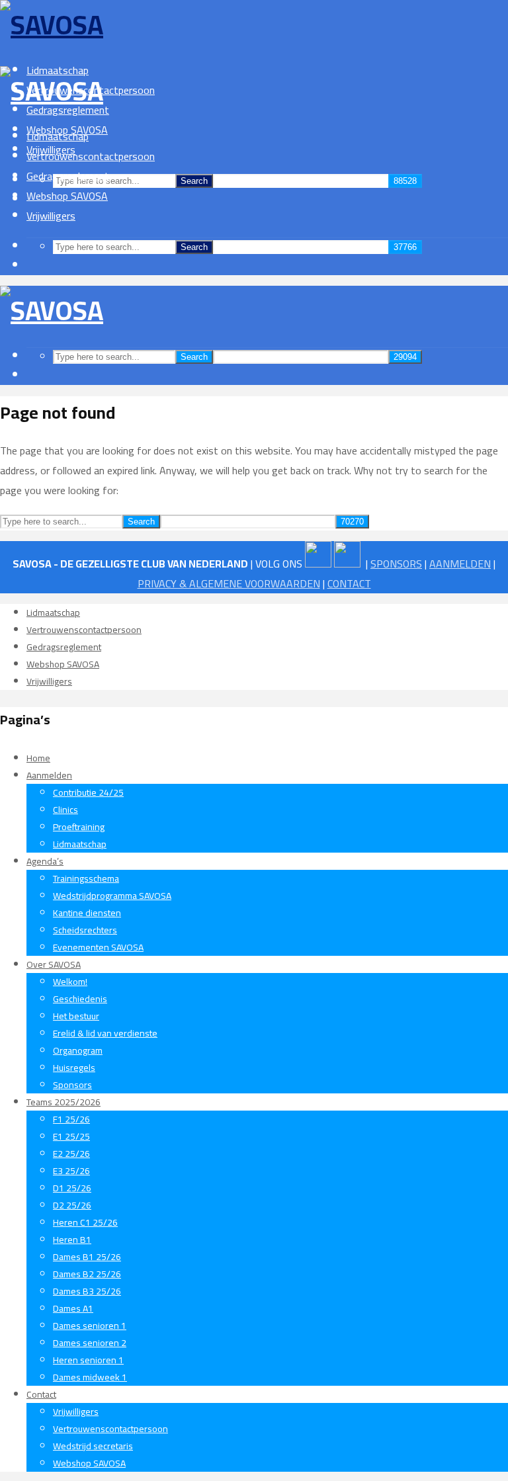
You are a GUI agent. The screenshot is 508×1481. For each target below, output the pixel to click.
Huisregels (74, 1067)
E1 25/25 (71, 1136)
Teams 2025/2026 (63, 1102)
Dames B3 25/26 (87, 1291)
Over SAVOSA (53, 964)
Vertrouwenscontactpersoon (90, 156)
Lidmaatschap (57, 136)
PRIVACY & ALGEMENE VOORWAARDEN (229, 583)
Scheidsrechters (85, 930)
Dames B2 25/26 (87, 1274)
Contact (41, 1394)
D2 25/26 (72, 1205)
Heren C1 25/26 (85, 1222)
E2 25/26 (71, 1153)
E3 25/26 (71, 1170)
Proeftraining (79, 826)
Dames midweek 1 (90, 1377)
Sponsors (72, 1084)
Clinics (65, 809)
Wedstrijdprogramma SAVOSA (112, 895)
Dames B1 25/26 (87, 1256)
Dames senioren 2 (89, 1342)
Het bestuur (76, 1016)
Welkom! (70, 981)
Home (38, 758)
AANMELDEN (460, 563)
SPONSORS (396, 563)
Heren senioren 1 (88, 1360)
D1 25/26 (72, 1188)
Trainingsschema (86, 878)
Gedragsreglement (67, 176)
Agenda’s (45, 861)
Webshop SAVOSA (67, 196)
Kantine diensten (87, 912)
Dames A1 (73, 1308)
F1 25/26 (71, 1119)
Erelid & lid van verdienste (105, 1033)
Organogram (78, 1050)
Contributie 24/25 (88, 792)
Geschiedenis (80, 998)
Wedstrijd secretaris (93, 1446)
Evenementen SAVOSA (98, 947)
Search (194, 181)
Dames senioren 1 (89, 1325)
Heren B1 (72, 1239)
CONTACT (349, 583)
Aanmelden (49, 775)
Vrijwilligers (50, 216)
